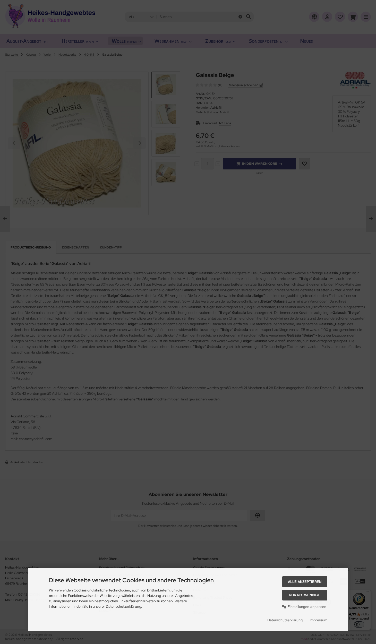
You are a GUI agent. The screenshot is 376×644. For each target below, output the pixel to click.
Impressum (318, 620)
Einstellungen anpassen (306, 607)
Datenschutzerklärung (285, 620)
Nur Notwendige (304, 595)
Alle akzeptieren (304, 582)
